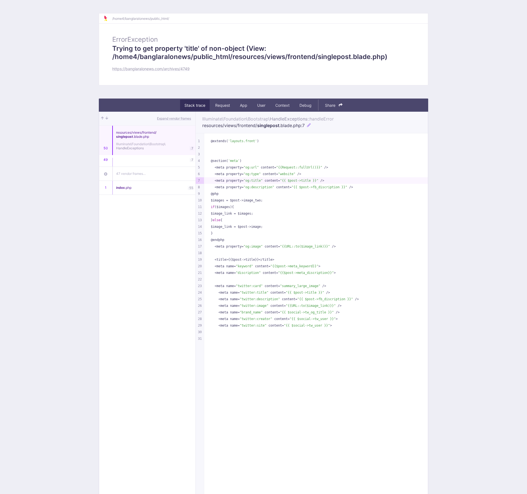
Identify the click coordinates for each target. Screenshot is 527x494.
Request (222, 105)
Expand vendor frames (174, 118)
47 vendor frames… (131, 174)
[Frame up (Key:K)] (102, 118)
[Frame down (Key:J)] (106, 118)
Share (331, 105)
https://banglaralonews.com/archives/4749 (151, 68)
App (243, 105)
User (261, 105)
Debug (305, 105)
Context (282, 105)
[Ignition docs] (107, 18)
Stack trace (194, 105)
